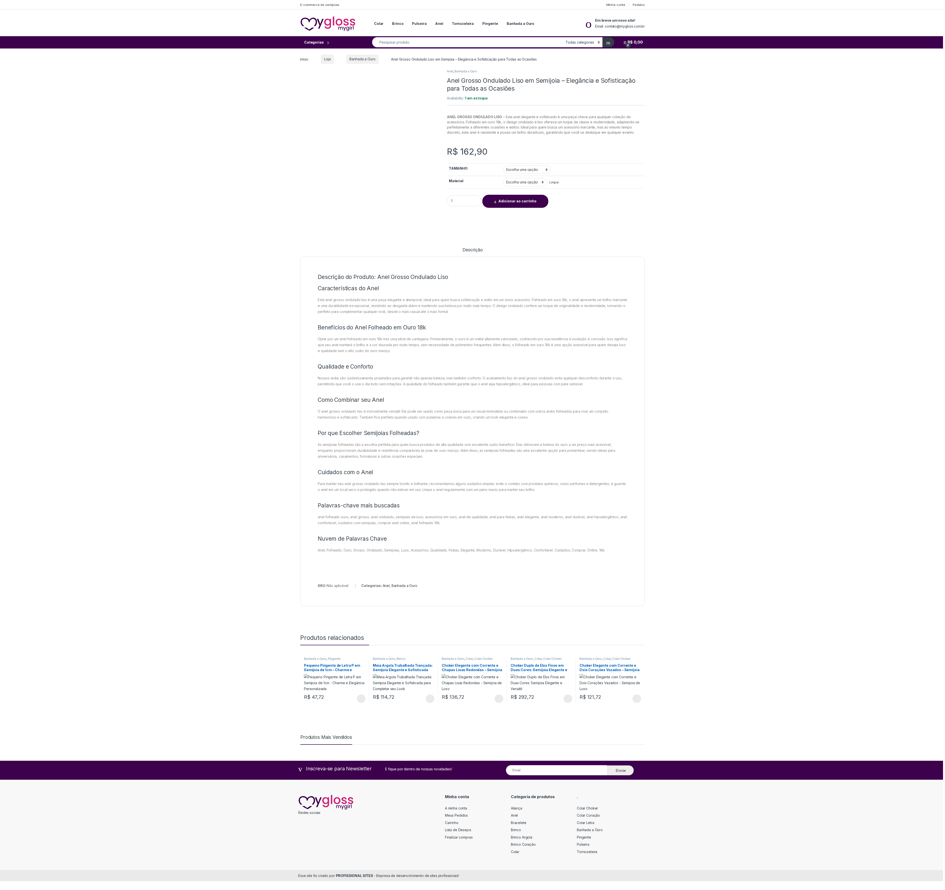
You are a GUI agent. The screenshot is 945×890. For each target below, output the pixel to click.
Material (456, 181)
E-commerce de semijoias (319, 5)
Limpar (554, 182)
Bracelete (518, 823)
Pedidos (639, 5)
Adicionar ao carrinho (517, 201)
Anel (439, 23)
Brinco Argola (521, 837)
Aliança (516, 808)
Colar (378, 23)
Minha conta (615, 5)
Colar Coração (588, 815)
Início (304, 59)
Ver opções (359, 699)
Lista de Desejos (458, 830)
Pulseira (419, 23)
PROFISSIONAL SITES (355, 876)
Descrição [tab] (472, 250)
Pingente (490, 23)
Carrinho (451, 823)
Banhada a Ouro (520, 23)
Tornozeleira (463, 23)
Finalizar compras (459, 837)
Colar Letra (585, 823)
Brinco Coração (523, 844)
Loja (327, 59)
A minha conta (456, 808)
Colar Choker (483, 659)
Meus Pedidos (456, 815)
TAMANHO (458, 168)
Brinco (397, 23)
